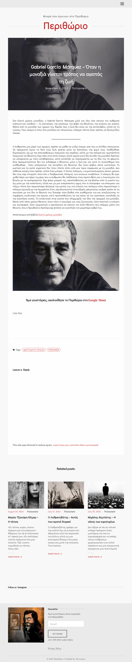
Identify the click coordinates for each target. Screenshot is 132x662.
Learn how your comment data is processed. (76, 444)
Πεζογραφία (79, 88)
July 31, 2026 (54, 511)
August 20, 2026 (16, 511)
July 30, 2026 (94, 511)
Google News (97, 300)
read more (14, 556)
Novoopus (80, 658)
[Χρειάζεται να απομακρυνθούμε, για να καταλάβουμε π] (82, 595)
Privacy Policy (54, 648)
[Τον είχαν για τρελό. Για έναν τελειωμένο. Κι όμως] (53, 595)
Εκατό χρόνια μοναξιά (50, 214)
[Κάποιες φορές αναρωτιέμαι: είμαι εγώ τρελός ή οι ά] (97, 595)
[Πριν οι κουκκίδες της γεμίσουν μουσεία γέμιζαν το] (9, 595)
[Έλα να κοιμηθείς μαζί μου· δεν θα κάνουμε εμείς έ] (24, 595)
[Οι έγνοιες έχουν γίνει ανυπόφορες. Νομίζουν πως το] (68, 595)
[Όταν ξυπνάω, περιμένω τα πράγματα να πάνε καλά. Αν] (39, 595)
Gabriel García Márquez (34, 349)
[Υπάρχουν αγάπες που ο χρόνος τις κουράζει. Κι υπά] (111, 595)
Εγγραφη (58, 634)
